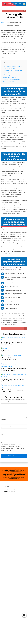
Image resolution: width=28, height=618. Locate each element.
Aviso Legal (7, 494)
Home (2, 22)
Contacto (6, 486)
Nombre (4, 419)
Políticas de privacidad (10, 489)
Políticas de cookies (9, 491)
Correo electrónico (7, 427)
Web (2, 434)
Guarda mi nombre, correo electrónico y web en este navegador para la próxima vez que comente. (13, 447)
